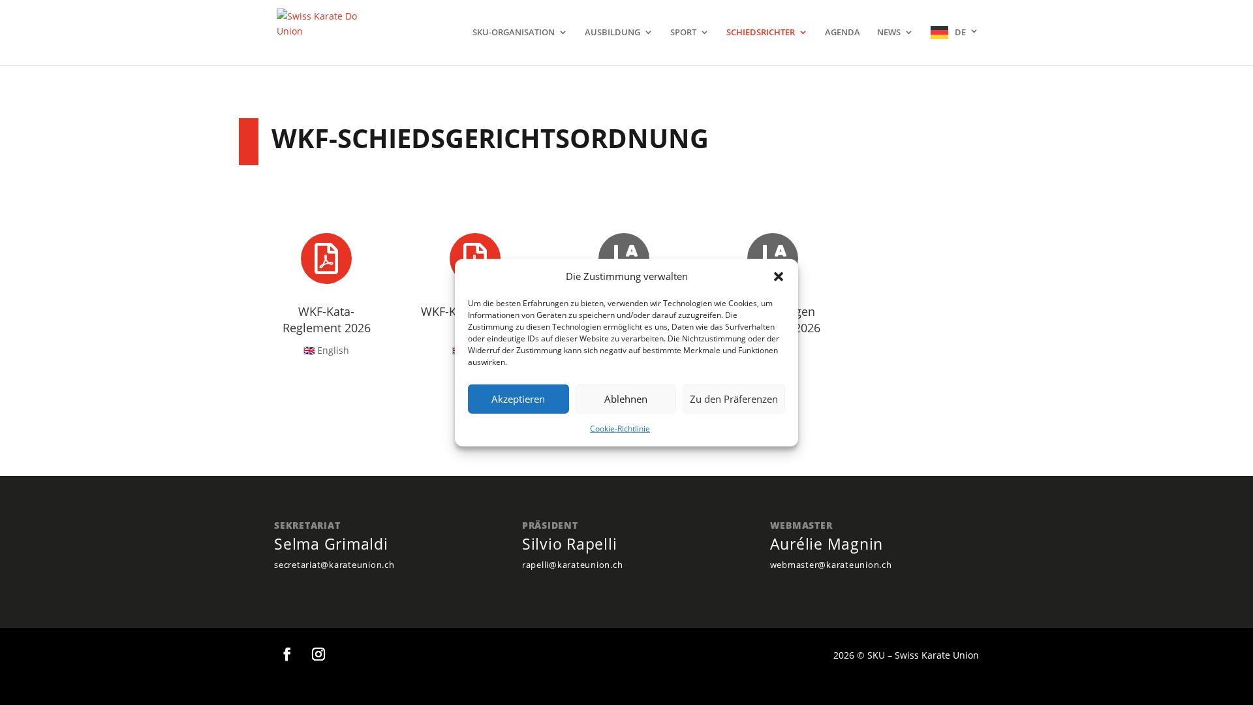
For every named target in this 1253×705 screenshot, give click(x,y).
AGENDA (842, 32)
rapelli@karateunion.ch (572, 565)
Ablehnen (625, 398)
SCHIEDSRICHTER (760, 32)
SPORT (683, 32)
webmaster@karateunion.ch (831, 565)
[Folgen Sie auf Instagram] (318, 654)
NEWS (889, 32)
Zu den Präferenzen (734, 398)
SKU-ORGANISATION (513, 32)
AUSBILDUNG (612, 32)
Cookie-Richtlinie (620, 428)
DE (960, 32)
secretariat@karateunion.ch (334, 565)
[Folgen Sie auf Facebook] (287, 654)
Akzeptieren (518, 398)
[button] (778, 276)
